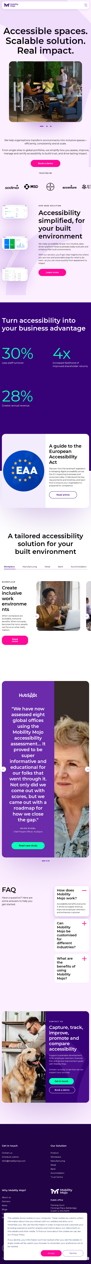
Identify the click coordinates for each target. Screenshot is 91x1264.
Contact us (7, 1153)
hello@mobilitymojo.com (13, 1161)
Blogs (4, 1209)
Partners (6, 1201)
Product (55, 1153)
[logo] (63, 1194)
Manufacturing (30, 567)
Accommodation (78, 567)
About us (6, 1197)
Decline (73, 1253)
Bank (60, 567)
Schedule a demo (10, 1157)
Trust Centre (57, 1177)
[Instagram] (87, 1258)
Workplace (9, 567)
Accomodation (57, 1173)
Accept (51, 1253)
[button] (85, 5)
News (4, 1205)
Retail (47, 567)
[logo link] (12, 5)
